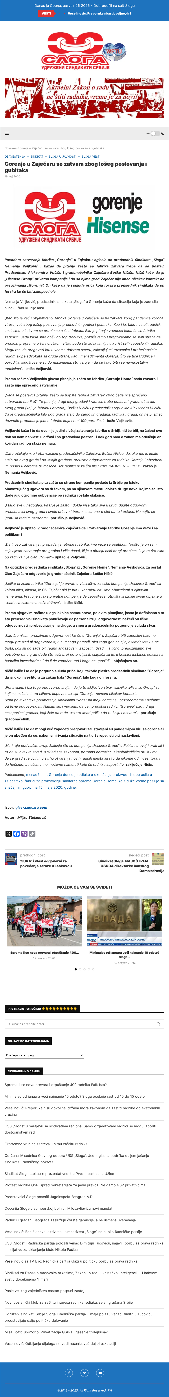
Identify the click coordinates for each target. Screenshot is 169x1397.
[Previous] (59, 13)
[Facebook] (69, 1373)
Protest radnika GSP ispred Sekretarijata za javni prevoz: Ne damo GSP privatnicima (75, 1185)
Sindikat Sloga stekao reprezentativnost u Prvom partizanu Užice (59, 1173)
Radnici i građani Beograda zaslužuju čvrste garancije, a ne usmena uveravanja (70, 1220)
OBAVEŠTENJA (15, 156)
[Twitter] (84, 1373)
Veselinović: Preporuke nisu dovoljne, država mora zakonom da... (117, 13)
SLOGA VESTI (91, 156)
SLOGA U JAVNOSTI (62, 156)
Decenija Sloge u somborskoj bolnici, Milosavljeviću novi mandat (58, 1208)
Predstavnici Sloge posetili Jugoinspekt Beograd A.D (49, 1197)
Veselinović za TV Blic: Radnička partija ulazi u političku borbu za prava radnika (71, 1261)
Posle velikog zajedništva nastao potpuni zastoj (44, 1290)
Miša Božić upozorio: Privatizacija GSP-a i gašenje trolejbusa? (56, 1332)
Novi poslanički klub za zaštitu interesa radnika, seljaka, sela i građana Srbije (69, 1302)
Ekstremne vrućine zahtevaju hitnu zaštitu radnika (46, 1144)
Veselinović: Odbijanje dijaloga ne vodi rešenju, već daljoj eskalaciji (60, 1343)
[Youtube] (100, 1373)
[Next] (64, 13)
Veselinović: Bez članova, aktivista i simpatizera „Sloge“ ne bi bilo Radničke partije (73, 1232)
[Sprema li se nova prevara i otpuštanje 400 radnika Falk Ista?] (44, 921)
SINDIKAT (37, 156)
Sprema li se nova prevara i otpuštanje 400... (44, 952)
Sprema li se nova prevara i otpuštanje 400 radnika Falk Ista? (56, 1084)
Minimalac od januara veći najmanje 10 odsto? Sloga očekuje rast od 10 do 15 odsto (75, 1096)
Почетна (11, 148)
